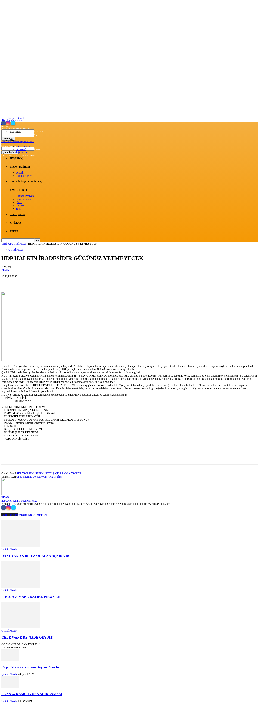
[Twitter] (13, 123)
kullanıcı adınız (40, 131)
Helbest (20, 205)
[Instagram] (8, 123)
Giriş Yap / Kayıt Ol (16, 118)
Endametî (21, 149)
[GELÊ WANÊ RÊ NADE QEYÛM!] (20, 627)
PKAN (13, 140)
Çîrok (19, 202)
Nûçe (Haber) (18, 214)
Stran (18, 208)
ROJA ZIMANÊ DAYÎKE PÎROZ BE (30, 597)
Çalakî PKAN (19, 243)
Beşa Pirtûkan (23, 199)
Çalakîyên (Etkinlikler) (26, 181)
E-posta (37, 149)
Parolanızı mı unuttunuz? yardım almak (17, 142)
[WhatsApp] (45, 281)
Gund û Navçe (24, 175)
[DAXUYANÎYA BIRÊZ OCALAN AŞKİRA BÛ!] (20, 545)
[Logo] (1, 123)
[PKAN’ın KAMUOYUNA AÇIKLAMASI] (10, 687)
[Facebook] (3, 123)
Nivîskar (15, 222)
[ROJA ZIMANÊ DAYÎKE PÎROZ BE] (20, 586)
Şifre (36, 135)
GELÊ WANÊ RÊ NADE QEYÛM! (27, 637)
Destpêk (15, 132)
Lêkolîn (20, 172)
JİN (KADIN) (16, 158)
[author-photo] (9, 494)
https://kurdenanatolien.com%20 (19, 500)
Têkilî (14, 231)
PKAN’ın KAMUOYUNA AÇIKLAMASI (31, 694)
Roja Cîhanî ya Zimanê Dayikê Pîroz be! (30, 667)
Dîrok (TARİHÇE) (20, 166)
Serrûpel (6, 243)
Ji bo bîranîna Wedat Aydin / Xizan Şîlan (39, 476)
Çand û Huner (18, 190)
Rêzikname (22, 152)
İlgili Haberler (9, 514)
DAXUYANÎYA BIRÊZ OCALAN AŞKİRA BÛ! (36, 556)
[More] (58, 282)
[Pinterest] (32, 281)
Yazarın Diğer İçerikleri (32, 514)
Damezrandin (23, 146)
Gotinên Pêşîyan (25, 195)
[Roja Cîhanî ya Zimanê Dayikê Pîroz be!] (10, 660)
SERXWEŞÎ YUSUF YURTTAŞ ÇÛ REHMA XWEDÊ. (49, 473)
